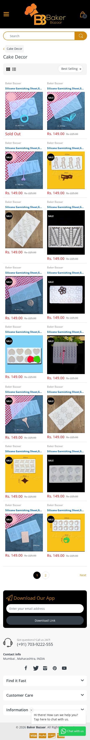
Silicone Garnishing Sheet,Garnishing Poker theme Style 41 (24, 510)
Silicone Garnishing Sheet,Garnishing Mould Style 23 (66, 510)
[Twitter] (35, 668)
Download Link (45, 620)
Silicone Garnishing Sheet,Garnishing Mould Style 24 (24, 451)
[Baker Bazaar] (45, 14)
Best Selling (69, 69)
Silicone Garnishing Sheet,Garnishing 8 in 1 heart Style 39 (24, 392)
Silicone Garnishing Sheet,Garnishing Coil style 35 (24, 272)
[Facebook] (25, 668)
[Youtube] (64, 668)
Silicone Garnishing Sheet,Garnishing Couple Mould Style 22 (66, 148)
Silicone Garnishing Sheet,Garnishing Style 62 (66, 332)
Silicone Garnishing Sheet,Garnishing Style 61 (24, 207)
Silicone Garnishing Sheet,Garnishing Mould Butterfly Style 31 (66, 88)
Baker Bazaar (13, 83)
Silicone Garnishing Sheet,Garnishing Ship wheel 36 (66, 392)
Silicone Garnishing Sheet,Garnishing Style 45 (66, 451)
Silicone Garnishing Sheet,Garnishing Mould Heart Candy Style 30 (24, 148)
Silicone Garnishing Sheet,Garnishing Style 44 (66, 207)
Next (83, 575)
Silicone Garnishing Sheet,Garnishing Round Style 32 (24, 88)
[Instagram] (45, 668)
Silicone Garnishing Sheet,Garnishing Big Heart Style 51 (24, 332)
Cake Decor (14, 49)
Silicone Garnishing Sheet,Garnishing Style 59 (66, 272)
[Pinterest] (54, 668)
